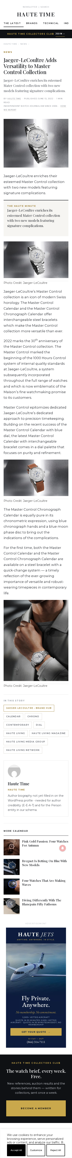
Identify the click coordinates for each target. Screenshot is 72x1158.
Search (45, 7)
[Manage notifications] (62, 848)
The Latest (12, 23)
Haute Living (15, 733)
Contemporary (17, 725)
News (23, 44)
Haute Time (10, 44)
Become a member (36, 1108)
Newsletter (30, 7)
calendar (13, 716)
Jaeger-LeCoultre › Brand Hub (29, 708)
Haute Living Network (23, 750)
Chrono (33, 716)
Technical (51, 23)
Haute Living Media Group (25, 741)
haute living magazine (49, 733)
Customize (36, 1150)
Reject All (55, 1150)
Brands (32, 23)
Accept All (16, 1150)
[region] (36, 1156)
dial (39, 725)
